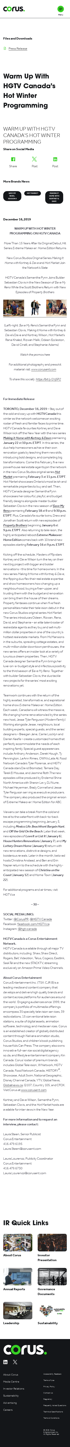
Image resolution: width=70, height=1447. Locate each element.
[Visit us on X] (15, 1363)
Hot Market (32, 193)
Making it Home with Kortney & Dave (54, 197)
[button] (60, 9)
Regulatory (47, 1399)
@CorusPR (21, 919)
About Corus (10, 1374)
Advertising (10, 1402)
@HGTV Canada (41, 919)
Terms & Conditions (51, 1418)
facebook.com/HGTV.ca (33, 924)
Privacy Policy (49, 1387)
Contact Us (48, 1393)
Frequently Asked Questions (54, 1406)
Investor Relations (13, 1388)
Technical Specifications (53, 1412)
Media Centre (11, 1381)
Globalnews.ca (13, 1085)
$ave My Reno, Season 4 (12, 196)
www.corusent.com (33, 1090)
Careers (8, 1409)
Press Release (18, 48)
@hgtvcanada (27, 929)
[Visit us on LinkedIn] (5, 1363)
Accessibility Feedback (52, 1374)
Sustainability (11, 1395)
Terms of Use (48, 1380)
